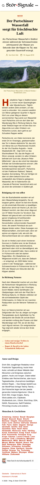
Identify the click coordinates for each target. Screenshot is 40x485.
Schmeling (16, 446)
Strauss (12, 450)
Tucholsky (25, 450)
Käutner (11, 436)
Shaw (12, 448)
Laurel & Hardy (23, 436)
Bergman (30, 417)
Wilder (31, 452)
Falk (4, 425)
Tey (18, 450)
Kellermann (13, 432)
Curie (10, 423)
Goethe (14, 427)
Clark (4, 423)
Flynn (9, 425)
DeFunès (25, 423)
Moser (29, 440)
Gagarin (22, 425)
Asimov (15, 417)
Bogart (5, 419)
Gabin (15, 425)
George (30, 425)
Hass (14, 429)
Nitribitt (19, 442)
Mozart (5, 442)
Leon (33, 436)
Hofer (24, 431)
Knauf (34, 432)
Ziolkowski (15, 454)
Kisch (27, 432)
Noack (26, 442)
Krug (29, 434)
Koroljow (22, 434)
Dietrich (33, 423)
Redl (4, 444)
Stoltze (5, 450)
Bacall (22, 417)
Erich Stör (15, 55)
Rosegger (26, 444)
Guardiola (6, 429)
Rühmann (6, 446)
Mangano (30, 438)
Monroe (22, 440)
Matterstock (7, 440)
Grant (25, 427)
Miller (15, 440)
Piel (31, 442)
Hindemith (6, 431)
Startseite (5, 473)
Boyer (19, 419)
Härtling (31, 431)
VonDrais (6, 452)
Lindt (12, 438)
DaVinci (16, 423)
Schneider (26, 446)
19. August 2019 (28, 55)
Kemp (21, 432)
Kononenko (12, 434)
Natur (20, 16)
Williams (5, 454)
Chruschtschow (25, 421)
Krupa (4, 436)
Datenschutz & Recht (18, 473)
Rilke (19, 444)
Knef (4, 434)
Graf (20, 427)
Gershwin (6, 427)
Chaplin (14, 421)
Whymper (23, 452)
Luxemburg (20, 438)
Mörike (12, 442)
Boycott (12, 419)
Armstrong (6, 417)
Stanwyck (20, 448)
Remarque (11, 444)
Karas (4, 432)
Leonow (5, 438)
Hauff (19, 429)
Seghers (5, 448)
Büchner (6, 421)
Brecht (26, 419)
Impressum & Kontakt (10, 476)
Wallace (14, 452)
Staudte (29, 448)
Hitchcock (16, 431)
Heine (25, 429)
